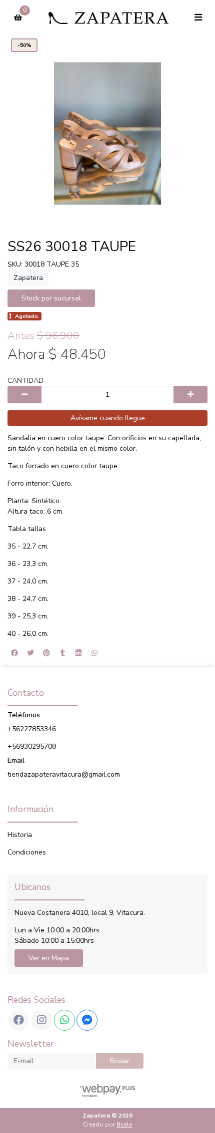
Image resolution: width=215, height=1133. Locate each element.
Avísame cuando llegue (107, 418)
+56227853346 (32, 729)
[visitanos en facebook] (19, 1020)
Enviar (120, 1061)
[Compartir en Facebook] (15, 653)
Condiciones (27, 852)
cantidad (26, 380)
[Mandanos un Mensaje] (87, 1020)
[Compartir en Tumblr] (63, 653)
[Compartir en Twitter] (31, 653)
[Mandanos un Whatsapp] (64, 1020)
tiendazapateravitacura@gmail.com (64, 774)
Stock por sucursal (51, 298)
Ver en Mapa (48, 958)
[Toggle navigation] (198, 17)
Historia (20, 835)
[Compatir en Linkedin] (79, 653)
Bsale (124, 1125)
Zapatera (28, 278)
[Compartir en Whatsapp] (95, 653)
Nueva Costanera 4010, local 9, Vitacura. (79, 912)
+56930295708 (32, 746)
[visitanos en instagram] (41, 1020)
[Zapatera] (108, 17)
